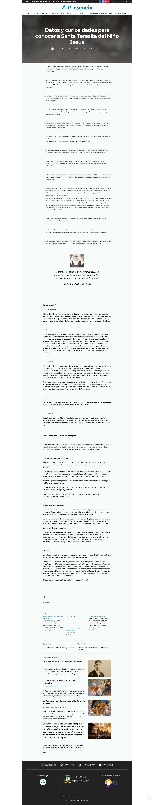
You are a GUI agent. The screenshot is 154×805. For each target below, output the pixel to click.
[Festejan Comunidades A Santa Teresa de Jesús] (76, 622)
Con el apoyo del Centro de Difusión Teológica (77, 800)
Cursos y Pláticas (66, 1)
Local (36, 13)
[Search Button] (127, 1)
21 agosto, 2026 (63, 686)
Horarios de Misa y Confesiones (49, 1)
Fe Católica (71, 13)
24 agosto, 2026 (63, 664)
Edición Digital (121, 13)
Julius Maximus (62, 48)
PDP (110, 13)
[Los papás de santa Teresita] (100, 623)
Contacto (74, 1)
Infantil (82, 13)
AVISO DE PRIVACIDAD (32, 1)
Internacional (58, 13)
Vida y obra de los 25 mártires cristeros (62, 661)
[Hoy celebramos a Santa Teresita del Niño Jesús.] (54, 624)
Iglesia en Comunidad (97, 13)
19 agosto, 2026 (63, 741)
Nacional (45, 13)
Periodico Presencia (51, 664)
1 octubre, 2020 (73, 48)
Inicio (30, 13)
